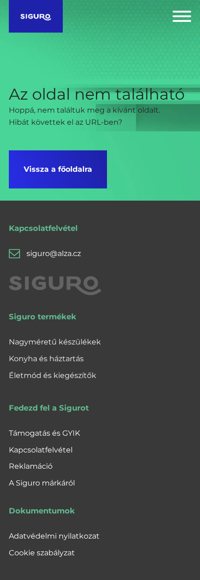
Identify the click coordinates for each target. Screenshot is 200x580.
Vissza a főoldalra (58, 169)
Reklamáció (31, 466)
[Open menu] (182, 16)
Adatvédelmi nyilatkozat (54, 536)
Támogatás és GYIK (44, 433)
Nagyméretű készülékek (55, 341)
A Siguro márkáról (42, 483)
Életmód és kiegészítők (52, 375)
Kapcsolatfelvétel (41, 449)
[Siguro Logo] (36, 16)
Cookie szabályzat (42, 552)
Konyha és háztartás (46, 358)
